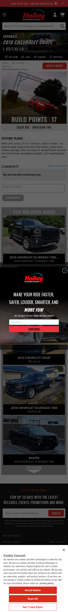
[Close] (64, 550)
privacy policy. (47, 583)
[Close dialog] (65, 270)
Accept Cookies (33, 590)
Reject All (33, 598)
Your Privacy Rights (33, 607)
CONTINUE (34, 329)
